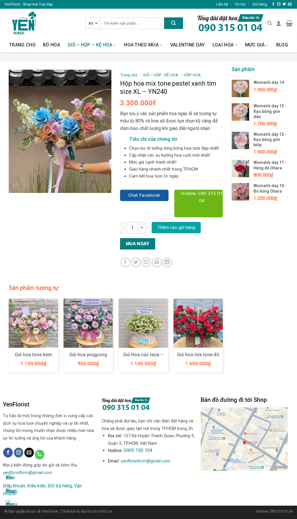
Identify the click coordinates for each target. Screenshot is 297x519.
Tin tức (240, 4)
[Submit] (173, 23)
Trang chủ (22, 45)
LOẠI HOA (223, 45)
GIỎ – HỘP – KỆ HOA (90, 45)
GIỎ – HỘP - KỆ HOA (160, 75)
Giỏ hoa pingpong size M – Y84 (88, 358)
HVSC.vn (105, 511)
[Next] (222, 337)
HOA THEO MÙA (141, 45)
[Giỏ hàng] (289, 23)
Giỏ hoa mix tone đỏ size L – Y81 (198, 358)
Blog (282, 45)
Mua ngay (138, 243)
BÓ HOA (51, 45)
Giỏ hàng (259, 4)
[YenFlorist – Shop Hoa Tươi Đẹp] (40, 23)
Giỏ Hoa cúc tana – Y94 (143, 358)
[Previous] (9, 337)
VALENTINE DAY (187, 45)
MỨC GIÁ (255, 45)
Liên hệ (222, 4)
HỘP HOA (192, 75)
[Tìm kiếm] (269, 23)
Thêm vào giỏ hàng (176, 227)
